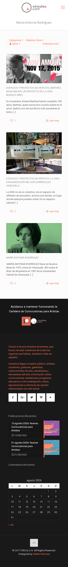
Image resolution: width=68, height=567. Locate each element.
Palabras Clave (34, 40)
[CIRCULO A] (34, 7)
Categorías (15, 40)
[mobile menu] (63, 7)
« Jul (10, 524)
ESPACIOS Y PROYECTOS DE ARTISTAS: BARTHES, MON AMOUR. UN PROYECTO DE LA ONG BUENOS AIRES (33, 91)
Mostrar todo (52, 43)
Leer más (54, 120)
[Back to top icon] (34, 543)
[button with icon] (12, 397)
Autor (15, 43)
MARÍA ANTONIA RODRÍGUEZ (22, 257)
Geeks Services (41, 554)
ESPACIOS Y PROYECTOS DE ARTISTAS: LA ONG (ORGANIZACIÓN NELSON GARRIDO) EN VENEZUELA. (33, 182)
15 (48, 501)
